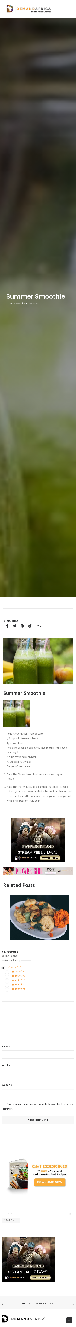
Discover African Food (38, 1303)
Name (6, 1046)
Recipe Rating (9, 956)
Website (7, 1085)
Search (10, 1220)
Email (6, 1066)
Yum (39, 626)
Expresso (33, 303)
